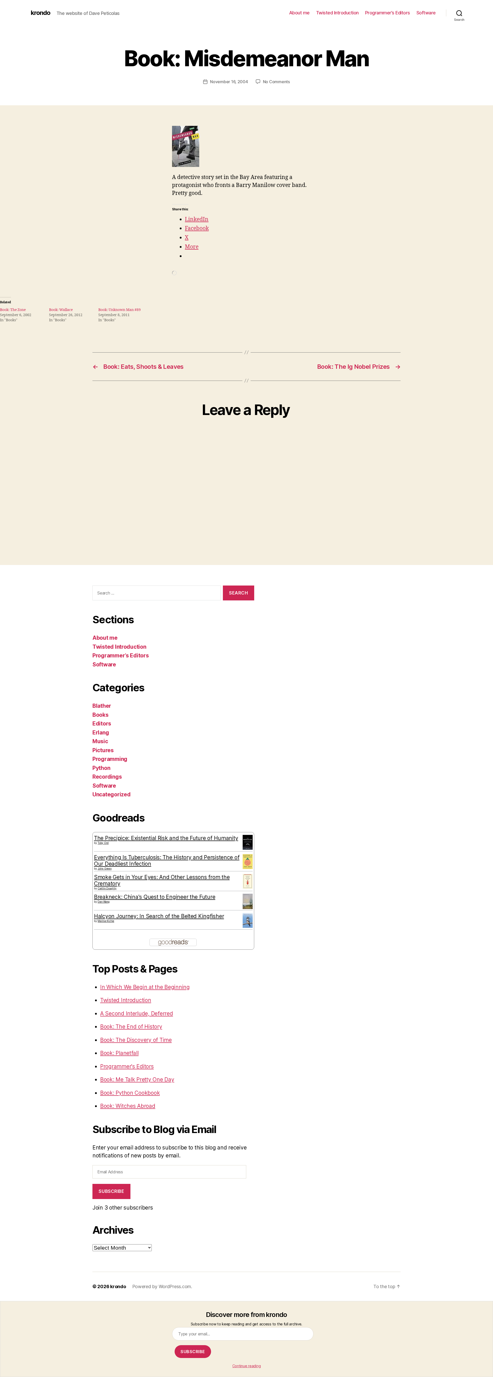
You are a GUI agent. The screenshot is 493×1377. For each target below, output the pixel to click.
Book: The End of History (131, 1026)
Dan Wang (104, 901)
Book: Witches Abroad (127, 1106)
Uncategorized (111, 794)
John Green (104, 868)
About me (299, 12)
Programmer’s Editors (387, 12)
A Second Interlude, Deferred (136, 1013)
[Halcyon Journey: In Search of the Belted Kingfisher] (248, 920)
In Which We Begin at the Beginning (145, 987)
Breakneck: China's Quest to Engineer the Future (154, 897)
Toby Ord (103, 842)
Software (426, 12)
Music (100, 741)
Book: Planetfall (119, 1053)
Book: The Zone (13, 310)
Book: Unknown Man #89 (119, 310)
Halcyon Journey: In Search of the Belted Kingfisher (159, 916)
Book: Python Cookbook (130, 1093)
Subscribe (111, 1191)
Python (101, 768)
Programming (109, 759)
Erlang (100, 732)
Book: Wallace (61, 310)
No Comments (276, 81)
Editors (101, 723)
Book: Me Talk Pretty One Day (137, 1079)
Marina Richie (106, 920)
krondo (40, 13)
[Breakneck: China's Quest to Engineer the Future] (248, 901)
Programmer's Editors (127, 1066)
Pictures (103, 750)
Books (100, 715)
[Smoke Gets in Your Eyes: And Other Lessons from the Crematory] (248, 881)
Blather (101, 706)
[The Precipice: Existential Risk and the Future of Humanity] (248, 842)
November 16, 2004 (229, 81)
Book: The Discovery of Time (136, 1040)
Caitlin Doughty (107, 888)
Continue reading (246, 1366)
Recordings (107, 777)
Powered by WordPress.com (161, 1286)
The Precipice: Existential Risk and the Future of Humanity (166, 838)
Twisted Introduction (337, 12)
